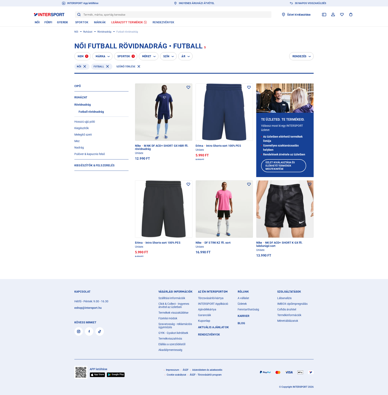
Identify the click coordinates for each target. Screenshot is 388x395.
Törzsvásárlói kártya (211, 298)
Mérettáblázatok (287, 320)
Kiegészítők (81, 128)
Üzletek (242, 303)
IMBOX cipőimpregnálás (292, 303)
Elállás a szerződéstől (171, 344)
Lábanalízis (284, 298)
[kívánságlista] (342, 14)
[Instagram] (78, 331)
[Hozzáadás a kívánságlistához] (188, 87)
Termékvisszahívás (170, 338)
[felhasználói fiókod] (333, 14)
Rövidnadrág (104, 31)
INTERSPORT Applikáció (213, 303)
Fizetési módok (167, 318)
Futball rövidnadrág (91, 111)
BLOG (241, 323)
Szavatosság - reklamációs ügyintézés (175, 325)
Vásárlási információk (175, 291)
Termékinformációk (289, 315)
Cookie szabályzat (176, 374)
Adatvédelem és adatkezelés (207, 369)
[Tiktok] (99, 331)
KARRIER (243, 315)
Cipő (77, 86)
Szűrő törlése (125, 66)
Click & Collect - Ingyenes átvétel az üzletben (173, 305)
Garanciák (204, 315)
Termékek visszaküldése (173, 312)
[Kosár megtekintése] (350, 14)
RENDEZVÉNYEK (209, 334)
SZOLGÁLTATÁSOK (289, 291)
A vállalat (243, 298)
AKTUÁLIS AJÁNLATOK (213, 327)
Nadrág (79, 147)
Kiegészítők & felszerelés (94, 165)
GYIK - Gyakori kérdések (173, 332)
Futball (99, 66)
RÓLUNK (243, 291)
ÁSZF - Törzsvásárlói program (205, 374)
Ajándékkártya (207, 309)
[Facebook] (89, 331)
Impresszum (172, 369)
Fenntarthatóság (248, 309)
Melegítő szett (83, 134)
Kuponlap (204, 320)
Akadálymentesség (170, 349)
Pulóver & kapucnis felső (89, 154)
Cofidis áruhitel (286, 309)
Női (76, 31)
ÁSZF (186, 369)
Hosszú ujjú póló (84, 121)
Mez (77, 141)
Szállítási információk (171, 298)
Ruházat (87, 31)
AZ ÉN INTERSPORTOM (213, 291)
